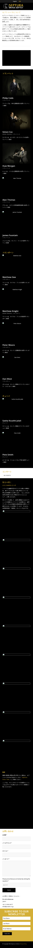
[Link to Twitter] (23, 945)
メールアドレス (7, 843)
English (15, 1)
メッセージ (5, 859)
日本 (20, 1)
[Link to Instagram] (29, 945)
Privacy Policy (23, 943)
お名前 (4, 835)
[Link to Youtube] (26, 945)
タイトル (5, 851)
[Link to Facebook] (21, 945)
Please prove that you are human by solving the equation (16, 880)
